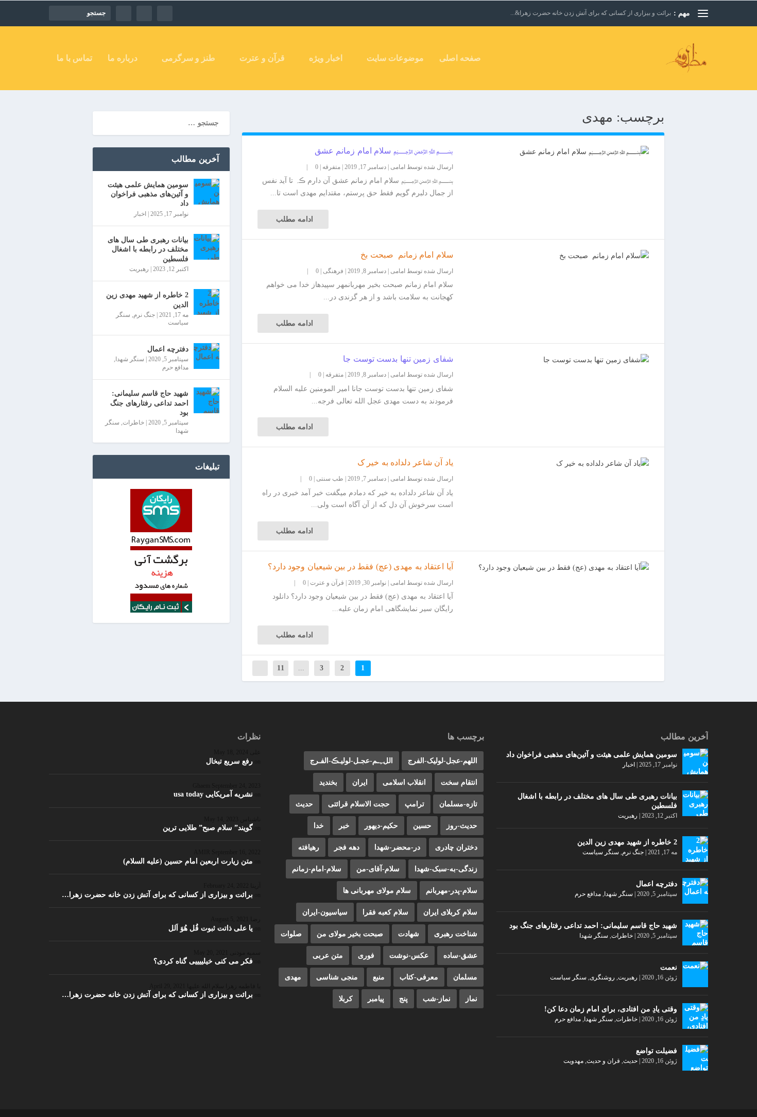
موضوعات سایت (395, 58)
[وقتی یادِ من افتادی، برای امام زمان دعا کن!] (695, 1016)
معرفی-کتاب (419, 977)
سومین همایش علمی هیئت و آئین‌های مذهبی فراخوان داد (148, 194)
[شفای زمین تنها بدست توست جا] (551, 360)
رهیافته (308, 847)
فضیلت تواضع (656, 1051)
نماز (471, 999)
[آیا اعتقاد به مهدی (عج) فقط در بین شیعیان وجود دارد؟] (551, 568)
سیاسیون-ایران (325, 912)
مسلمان (465, 977)
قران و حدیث (603, 1060)
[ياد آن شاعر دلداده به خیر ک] (551, 464)
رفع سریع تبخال (229, 761)
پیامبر (376, 999)
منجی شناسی (337, 977)
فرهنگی (333, 271)
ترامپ (414, 804)
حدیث (630, 1060)
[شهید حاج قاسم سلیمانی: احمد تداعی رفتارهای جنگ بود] (206, 400)
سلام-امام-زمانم (316, 869)
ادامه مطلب (294, 219)
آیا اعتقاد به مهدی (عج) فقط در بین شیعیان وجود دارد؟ (360, 566)
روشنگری (602, 977)
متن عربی (328, 955)
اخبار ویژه (325, 58)
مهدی (293, 977)
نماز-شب (437, 999)
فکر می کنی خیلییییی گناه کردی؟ (203, 961)
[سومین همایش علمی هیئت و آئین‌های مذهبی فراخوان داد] (206, 192)
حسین (422, 826)
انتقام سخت (459, 782)
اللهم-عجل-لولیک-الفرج (442, 761)
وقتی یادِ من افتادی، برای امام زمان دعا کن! (610, 1009)
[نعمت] (695, 974)
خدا (319, 826)
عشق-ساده (460, 955)
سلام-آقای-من (378, 869)
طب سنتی (329, 478)
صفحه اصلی (460, 58)
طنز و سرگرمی (188, 58)
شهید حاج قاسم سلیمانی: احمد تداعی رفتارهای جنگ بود (149, 403)
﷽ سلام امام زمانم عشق (384, 150)
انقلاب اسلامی (404, 782)
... (301, 668)
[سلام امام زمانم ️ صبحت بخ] (551, 256)
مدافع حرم (175, 367)
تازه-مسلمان (458, 804)
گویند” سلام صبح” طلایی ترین (208, 828)
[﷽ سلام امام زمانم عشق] (551, 152)
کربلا (346, 999)
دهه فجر (346, 847)
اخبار (140, 213)
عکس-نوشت (408, 955)
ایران (360, 782)
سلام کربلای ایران (450, 912)
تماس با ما (74, 58)
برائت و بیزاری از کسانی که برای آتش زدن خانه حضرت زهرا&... (590, 12)
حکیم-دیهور (381, 826)
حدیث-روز (461, 826)
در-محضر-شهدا (397, 847)
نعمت (668, 967)
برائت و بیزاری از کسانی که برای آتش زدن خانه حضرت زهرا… (157, 895)
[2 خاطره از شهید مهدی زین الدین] (206, 302)
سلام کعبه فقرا (385, 912)
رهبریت (139, 269)
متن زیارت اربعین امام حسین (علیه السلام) (188, 861)
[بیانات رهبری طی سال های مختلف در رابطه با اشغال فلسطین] (206, 247)
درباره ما (122, 58)
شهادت (408, 934)
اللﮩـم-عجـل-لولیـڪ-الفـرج (351, 761)
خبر (344, 826)
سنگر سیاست (600, 852)
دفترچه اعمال (167, 349)
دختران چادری (456, 847)
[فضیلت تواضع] (695, 1058)
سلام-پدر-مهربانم (451, 890)
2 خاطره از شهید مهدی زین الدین (147, 299)
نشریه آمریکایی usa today (213, 794)
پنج (403, 999)
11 (280, 668)
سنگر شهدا (129, 359)
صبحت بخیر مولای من (350, 934)
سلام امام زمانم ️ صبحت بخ (406, 254)
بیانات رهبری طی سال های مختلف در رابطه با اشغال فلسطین (148, 249)
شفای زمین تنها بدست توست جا (398, 358)
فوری (366, 955)
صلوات (291, 934)
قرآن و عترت (262, 58)
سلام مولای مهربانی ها (377, 890)
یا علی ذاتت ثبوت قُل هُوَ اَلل (210, 928)
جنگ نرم (144, 314)
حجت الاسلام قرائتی (359, 804)
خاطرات (133, 422)
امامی (397, 167)
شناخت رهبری (455, 934)
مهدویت (573, 1060)
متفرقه (331, 167)
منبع (379, 977)
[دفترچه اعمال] (206, 356)
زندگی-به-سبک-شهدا (446, 869)
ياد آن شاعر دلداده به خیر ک (405, 462)
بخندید (328, 782)
